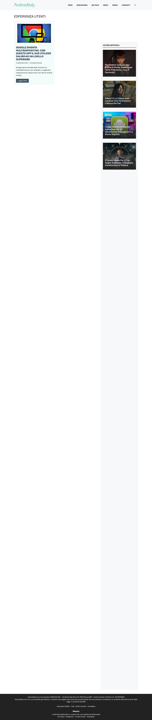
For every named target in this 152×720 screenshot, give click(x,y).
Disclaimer (91, 717)
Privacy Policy (80, 717)
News (70, 5)
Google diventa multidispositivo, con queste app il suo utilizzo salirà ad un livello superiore (33, 53)
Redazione (70, 717)
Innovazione (82, 5)
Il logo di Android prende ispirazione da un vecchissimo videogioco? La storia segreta (119, 131)
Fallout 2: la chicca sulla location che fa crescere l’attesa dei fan (118, 101)
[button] (135, 5)
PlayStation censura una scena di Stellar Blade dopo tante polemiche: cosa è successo (118, 69)
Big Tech (95, 5)
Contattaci (91, 706)
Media (105, 5)
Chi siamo (61, 717)
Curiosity (126, 5)
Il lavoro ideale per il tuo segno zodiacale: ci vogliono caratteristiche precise (119, 162)
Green (115, 5)
